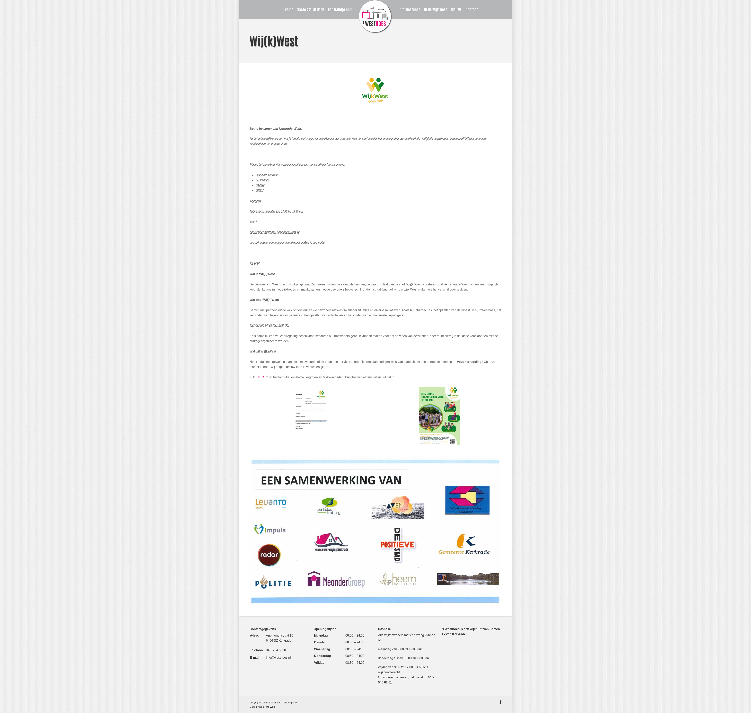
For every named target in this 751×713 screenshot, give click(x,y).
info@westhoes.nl (278, 657)
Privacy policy (290, 702)
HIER (260, 377)
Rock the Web (267, 707)
